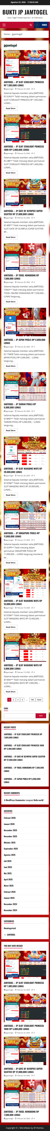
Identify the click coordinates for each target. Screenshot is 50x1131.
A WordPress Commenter (14, 800)
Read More (11, 109)
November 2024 (10, 910)
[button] (4, 25)
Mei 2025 (8, 873)
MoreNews (25, 1127)
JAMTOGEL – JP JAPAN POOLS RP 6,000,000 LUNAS (25, 322)
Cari (6, 708)
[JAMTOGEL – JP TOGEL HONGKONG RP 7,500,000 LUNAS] (25, 1094)
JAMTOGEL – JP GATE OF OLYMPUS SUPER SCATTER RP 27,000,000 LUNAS (25, 193)
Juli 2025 (7, 861)
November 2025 (10, 836)
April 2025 (8, 879)
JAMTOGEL (11, 934)
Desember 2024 (10, 904)
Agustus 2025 (9, 854)
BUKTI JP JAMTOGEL (25, 12)
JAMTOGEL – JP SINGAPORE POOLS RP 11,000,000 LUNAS (25, 515)
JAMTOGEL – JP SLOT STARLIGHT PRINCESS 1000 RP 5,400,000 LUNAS (25, 128)
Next (39, 699)
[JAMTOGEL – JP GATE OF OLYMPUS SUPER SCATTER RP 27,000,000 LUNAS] (25, 1051)
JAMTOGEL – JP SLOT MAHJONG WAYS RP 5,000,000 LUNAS (25, 647)
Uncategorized (12, 75)
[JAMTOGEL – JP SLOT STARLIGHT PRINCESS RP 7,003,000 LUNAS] (25, 965)
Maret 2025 (8, 885)
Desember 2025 (10, 830)
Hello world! (39, 800)
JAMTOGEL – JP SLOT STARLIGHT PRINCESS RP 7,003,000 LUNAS (25, 64)
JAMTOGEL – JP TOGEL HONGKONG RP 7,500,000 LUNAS (25, 257)
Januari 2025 (9, 897)
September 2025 (11, 848)
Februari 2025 (10, 891)
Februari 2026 (10, 817)
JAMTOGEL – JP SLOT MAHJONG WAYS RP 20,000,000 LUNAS (25, 451)
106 (32, 699)
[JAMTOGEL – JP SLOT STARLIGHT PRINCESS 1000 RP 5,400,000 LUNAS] (25, 1008)
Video (44, 24)
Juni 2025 (8, 867)
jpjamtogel (9, 89)
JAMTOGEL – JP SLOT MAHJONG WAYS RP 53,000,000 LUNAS (25, 583)
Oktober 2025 (9, 842)
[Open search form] (31, 24)
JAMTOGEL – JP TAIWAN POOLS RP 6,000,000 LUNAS (25, 386)
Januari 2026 (9, 824)
